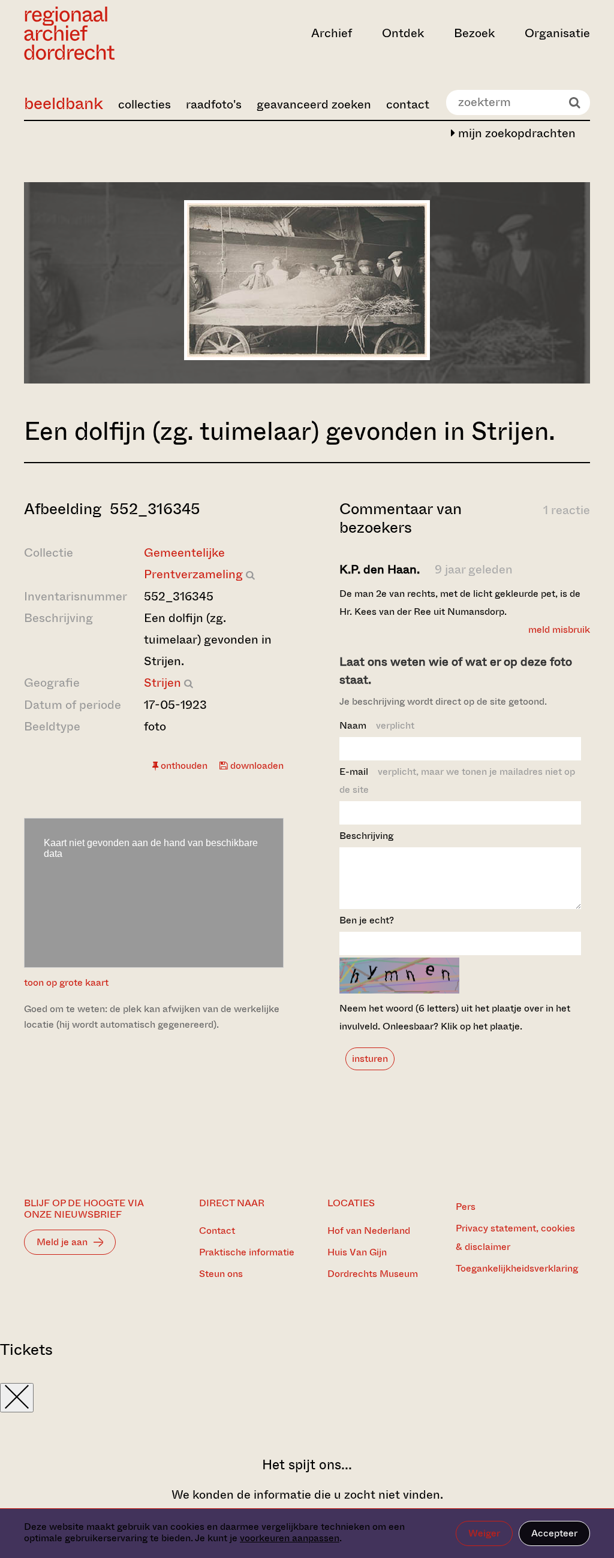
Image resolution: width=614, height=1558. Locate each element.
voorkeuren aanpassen (289, 1538)
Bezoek (474, 33)
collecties (144, 104)
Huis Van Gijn (357, 1252)
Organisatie (557, 33)
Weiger (484, 1533)
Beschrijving (366, 836)
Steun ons (221, 1274)
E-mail (457, 780)
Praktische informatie (246, 1252)
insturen (370, 1058)
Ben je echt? (366, 920)
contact (407, 104)
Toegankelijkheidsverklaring (517, 1268)
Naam (376, 725)
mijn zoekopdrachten (515, 133)
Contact (217, 1230)
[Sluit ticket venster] (17, 1397)
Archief (331, 33)
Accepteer (554, 1533)
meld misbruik (559, 629)
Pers (465, 1206)
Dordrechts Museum (372, 1274)
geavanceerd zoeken (314, 104)
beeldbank (63, 103)
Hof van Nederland (368, 1230)
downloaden (256, 765)
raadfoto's (214, 104)
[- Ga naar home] (109, 33)
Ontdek (403, 33)
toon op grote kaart (66, 982)
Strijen (162, 683)
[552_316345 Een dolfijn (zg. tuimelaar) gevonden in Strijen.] (307, 356)
